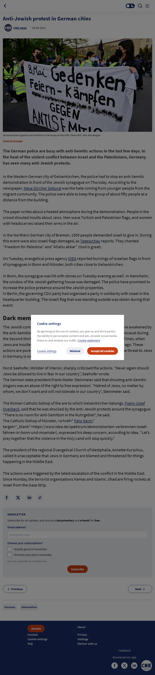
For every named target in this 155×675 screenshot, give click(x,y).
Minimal (75, 351)
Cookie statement (89, 340)
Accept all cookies (102, 351)
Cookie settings (47, 351)
